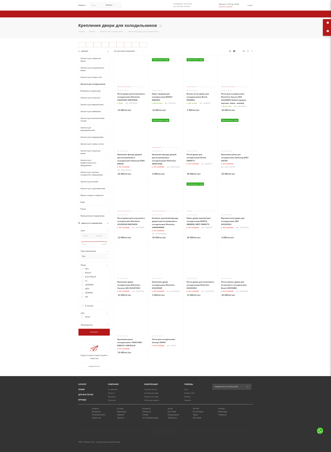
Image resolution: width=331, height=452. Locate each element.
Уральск (120, 418)
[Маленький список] (230, 51)
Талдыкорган (173, 415)
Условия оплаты (150, 389)
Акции (81, 389)
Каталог (82, 384)
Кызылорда (198, 411)
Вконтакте (155, 431)
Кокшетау (146, 411)
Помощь (188, 384)
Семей (145, 415)
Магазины (112, 397)
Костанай (172, 411)
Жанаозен (96, 411)
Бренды (82, 400)
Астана (120, 408)
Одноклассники (169, 431)
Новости (111, 393)
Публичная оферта (151, 400)
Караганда (121, 411)
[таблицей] (252, 51)
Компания (113, 384)
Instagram (162, 431)
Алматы (95, 408)
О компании (112, 389)
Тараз (195, 415)
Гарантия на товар (151, 397)
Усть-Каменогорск (150, 418)
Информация (151, 384)
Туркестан (96, 418)
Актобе (196, 408)
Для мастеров (85, 395)
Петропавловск (99, 415)
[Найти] (118, 5)
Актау (170, 408)
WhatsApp (175, 431)
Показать (94, 332)
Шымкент (146, 408)
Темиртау (222, 415)
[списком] (248, 51)
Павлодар (222, 411)
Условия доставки (151, 393)
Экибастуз (172, 418)
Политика (111, 400)
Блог (186, 389)
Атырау (221, 408)
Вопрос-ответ (189, 393)
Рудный (120, 415)
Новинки (187, 400)
